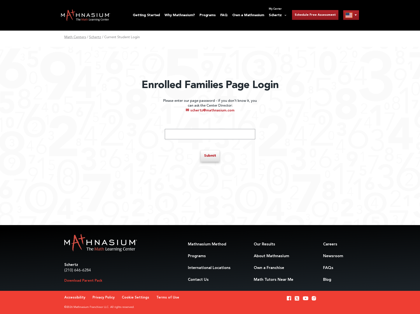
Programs (207, 15)
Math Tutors (273, 280)
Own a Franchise (269, 268)
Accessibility (74, 297)
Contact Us (198, 280)
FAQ (224, 15)
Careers (330, 244)
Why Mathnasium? (179, 15)
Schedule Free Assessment (315, 14)
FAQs (328, 268)
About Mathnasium (271, 256)
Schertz (95, 37)
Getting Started (146, 15)
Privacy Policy (104, 297)
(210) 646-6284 (77, 270)
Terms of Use (167, 297)
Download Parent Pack (83, 281)
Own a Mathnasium (248, 15)
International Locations (209, 268)
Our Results (264, 244)
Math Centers (75, 37)
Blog (327, 280)
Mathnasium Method (207, 244)
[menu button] (351, 15)
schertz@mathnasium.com (210, 110)
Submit (210, 156)
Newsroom (333, 256)
